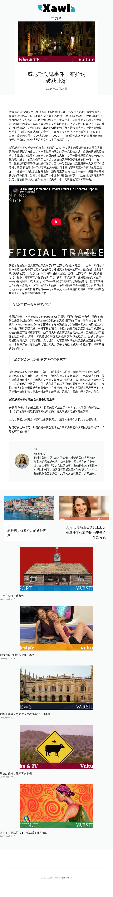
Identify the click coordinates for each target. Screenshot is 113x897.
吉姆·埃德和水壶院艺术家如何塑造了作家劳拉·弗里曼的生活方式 (86, 533)
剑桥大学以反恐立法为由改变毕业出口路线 (25, 714)
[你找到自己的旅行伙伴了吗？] (56, 648)
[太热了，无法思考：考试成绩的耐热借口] (56, 826)
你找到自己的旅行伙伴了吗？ (17, 655)
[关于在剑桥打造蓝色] (56, 589)
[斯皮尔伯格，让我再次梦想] (56, 767)
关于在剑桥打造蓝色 (12, 596)
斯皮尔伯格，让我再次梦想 (16, 773)
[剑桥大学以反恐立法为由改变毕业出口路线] (56, 707)
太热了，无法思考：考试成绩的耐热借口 (24, 832)
